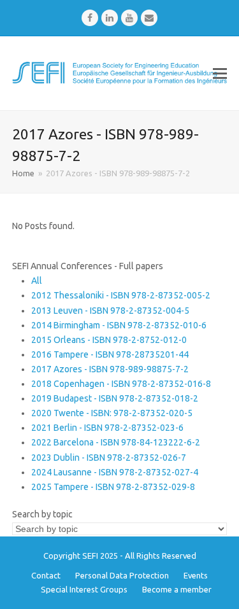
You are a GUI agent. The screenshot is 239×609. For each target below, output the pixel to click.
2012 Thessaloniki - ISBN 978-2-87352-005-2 (120, 295)
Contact (46, 575)
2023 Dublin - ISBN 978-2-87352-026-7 (108, 457)
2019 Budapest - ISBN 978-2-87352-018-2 (114, 398)
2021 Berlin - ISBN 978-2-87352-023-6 (107, 428)
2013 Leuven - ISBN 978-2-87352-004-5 (110, 310)
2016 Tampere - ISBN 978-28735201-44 (110, 354)
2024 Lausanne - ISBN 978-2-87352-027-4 (114, 472)
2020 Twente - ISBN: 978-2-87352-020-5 (111, 413)
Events (196, 575)
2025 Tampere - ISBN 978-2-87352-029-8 (113, 487)
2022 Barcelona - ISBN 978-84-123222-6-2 (115, 442)
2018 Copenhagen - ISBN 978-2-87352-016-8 (121, 384)
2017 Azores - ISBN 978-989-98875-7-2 (110, 369)
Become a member (177, 589)
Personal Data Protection (122, 575)
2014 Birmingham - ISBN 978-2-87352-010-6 (118, 325)
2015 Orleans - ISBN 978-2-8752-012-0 (109, 340)
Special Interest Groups (84, 589)
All (36, 281)
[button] (220, 73)
